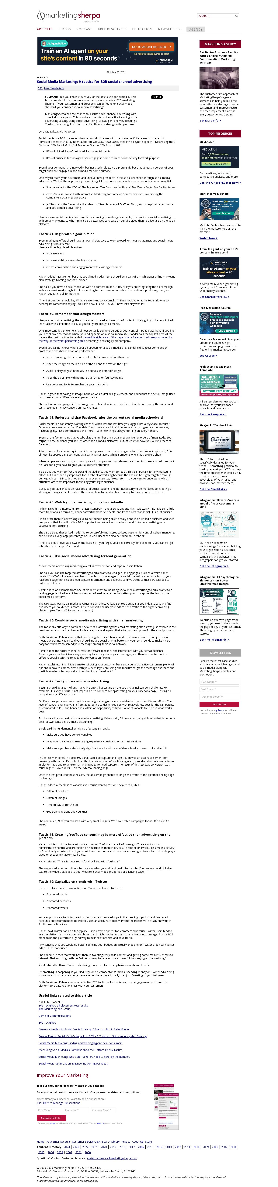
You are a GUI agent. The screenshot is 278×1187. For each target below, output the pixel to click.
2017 (132, 1147)
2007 (224, 1147)
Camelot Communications (55, 1016)
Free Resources (112, 29)
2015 (150, 1147)
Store (148, 1141)
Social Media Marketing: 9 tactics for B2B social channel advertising (94, 81)
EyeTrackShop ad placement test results (63, 1005)
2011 (187, 1147)
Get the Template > (213, 414)
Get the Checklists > (213, 489)
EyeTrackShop (47, 1022)
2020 (104, 1147)
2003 (60, 1152)
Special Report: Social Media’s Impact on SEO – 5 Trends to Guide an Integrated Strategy (93, 1036)
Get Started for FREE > (215, 297)
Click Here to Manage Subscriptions (58, 1103)
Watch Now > (209, 238)
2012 (178, 1147)
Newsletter (169, 29)
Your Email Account (58, 1141)
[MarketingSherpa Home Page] (69, 22)
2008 (215, 1147)
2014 (159, 1147)
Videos (65, 29)
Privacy (125, 1141)
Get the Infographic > (214, 566)
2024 (67, 1147)
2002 (69, 1152)
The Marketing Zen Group (54, 1009)
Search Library (111, 1141)
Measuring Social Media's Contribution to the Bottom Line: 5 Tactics (80, 1050)
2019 (113, 1147)
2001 (78, 1152)
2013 (169, 1147)
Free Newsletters (54, 88)
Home (40, 1141)
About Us (137, 1141)
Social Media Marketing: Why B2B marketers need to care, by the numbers (84, 1056)
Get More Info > (210, 120)
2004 (51, 1152)
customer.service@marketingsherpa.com (112, 1158)
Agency (196, 29)
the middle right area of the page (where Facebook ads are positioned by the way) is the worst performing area (105, 339)
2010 (196, 1147)
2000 (88, 1152)
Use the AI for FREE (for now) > (220, 182)
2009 (206, 1147)
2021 (95, 1147)
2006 (234, 1147)
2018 (122, 1147)
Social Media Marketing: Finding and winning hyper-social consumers (81, 1043)
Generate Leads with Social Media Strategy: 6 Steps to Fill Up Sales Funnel (84, 1029)
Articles (45, 29)
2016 (141, 1147)
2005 (41, 1152)
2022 (85, 1147)
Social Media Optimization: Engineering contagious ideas (73, 1063)
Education (142, 29)
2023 (76, 1147)
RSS (40, 88)
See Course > (208, 355)
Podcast (84, 29)
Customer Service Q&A (86, 1141)
